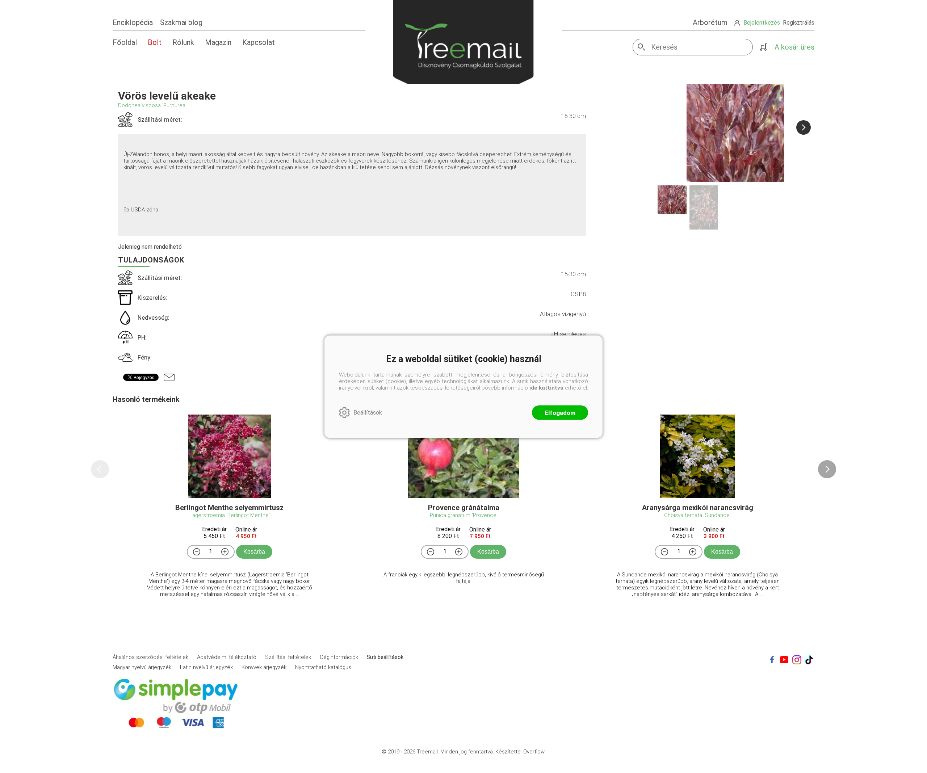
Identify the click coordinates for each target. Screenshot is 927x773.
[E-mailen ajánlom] (169, 377)
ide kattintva (546, 387)
